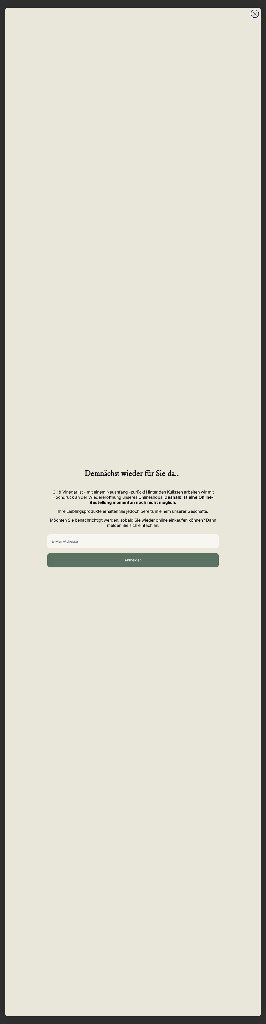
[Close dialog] (255, 14)
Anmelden (133, 560)
